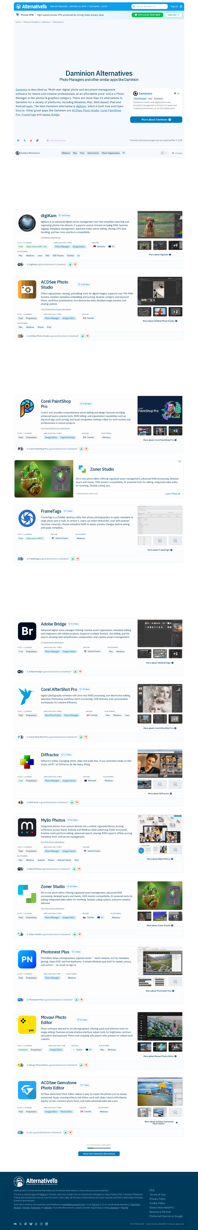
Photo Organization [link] (111, 153)
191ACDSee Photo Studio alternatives (56, 309)
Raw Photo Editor (53, 715)
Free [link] (82, 153)
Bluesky (17, 1207)
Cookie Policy (157, 1203)
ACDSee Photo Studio (85, 110)
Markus (42, 1194)
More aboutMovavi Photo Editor (158, 1056)
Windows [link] (66, 153)
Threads (26, 1207)
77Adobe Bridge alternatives (52, 642)
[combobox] (149, 6)
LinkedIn (48, 1207)
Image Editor (79, 246)
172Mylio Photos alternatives (52, 842)
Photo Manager (140, 98)
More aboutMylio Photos (158, 859)
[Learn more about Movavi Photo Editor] (27, 1025)
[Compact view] (166, 153)
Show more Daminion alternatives (99, 1153)
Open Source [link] (93, 153)
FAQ (151, 1190)
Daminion (22, 89)
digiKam (81, 106)
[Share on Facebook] (18, 140)
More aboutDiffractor (158, 793)
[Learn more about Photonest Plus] (27, 959)
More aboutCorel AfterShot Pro (158, 728)
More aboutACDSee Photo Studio (158, 321)
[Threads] (36, 1223)
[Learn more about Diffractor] (27, 762)
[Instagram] (41, 1223)
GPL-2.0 (42, 246)
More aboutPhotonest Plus (158, 991)
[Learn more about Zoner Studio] (27, 894)
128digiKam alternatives (51, 237)
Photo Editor (66, 1111)
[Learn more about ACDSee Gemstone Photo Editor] (27, 1090)
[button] (64, 215)
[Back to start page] (32, 6)
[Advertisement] (99, 44)
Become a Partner (160, 1212)
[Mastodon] (25, 1223)
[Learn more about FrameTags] (27, 518)
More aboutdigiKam (158, 254)
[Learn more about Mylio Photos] (27, 827)
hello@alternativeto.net (73, 1204)
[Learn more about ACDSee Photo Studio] (27, 289)
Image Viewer (69, 651)
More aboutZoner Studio (158, 925)
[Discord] (15, 1223)
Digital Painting (68, 437)
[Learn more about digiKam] (27, 223)
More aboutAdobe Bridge (158, 663)
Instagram (35, 1207)
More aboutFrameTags (158, 550)
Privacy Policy (157, 1198)
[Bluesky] (30, 1223)
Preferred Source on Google (166, 1216)
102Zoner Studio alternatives (52, 908)
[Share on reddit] (31, 140)
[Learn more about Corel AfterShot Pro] (27, 697)
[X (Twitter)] (20, 1223)
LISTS (104, 7)
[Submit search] (134, 6)
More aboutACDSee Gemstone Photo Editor (159, 1122)
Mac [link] (75, 153)
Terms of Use (157, 1194)
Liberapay (114, 1207)
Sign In (174, 6)
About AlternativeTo (161, 1207)
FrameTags (29, 114)
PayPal (124, 1207)
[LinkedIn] (46, 1223)
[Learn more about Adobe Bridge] (27, 631)
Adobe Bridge (51, 114)
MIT (41, 538)
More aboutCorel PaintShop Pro (158, 440)
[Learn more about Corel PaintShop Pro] (27, 408)
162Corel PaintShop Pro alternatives (55, 428)
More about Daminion (154, 119)
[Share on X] (24, 140)
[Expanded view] (162, 153)
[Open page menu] (181, 6)
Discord (95, 1204)
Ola (33, 1194)
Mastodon (135, 1204)
